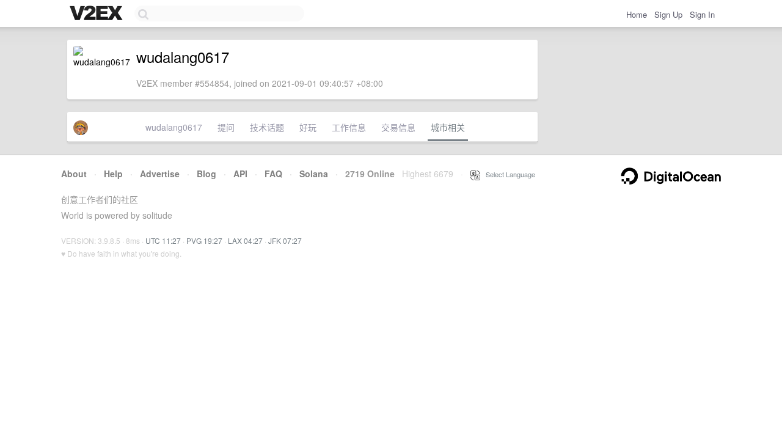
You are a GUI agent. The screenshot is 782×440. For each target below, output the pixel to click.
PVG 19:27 (204, 240)
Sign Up (668, 14)
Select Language (507, 174)
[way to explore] (97, 14)
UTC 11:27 (163, 240)
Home (636, 14)
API (240, 173)
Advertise (160, 173)
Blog (206, 173)
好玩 (307, 127)
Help (113, 173)
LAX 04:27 (245, 240)
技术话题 (267, 127)
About (74, 173)
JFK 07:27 (285, 240)
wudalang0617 (173, 127)
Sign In (702, 14)
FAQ (273, 173)
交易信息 (398, 127)
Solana (313, 173)
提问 (226, 127)
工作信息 (349, 127)
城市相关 (448, 127)
